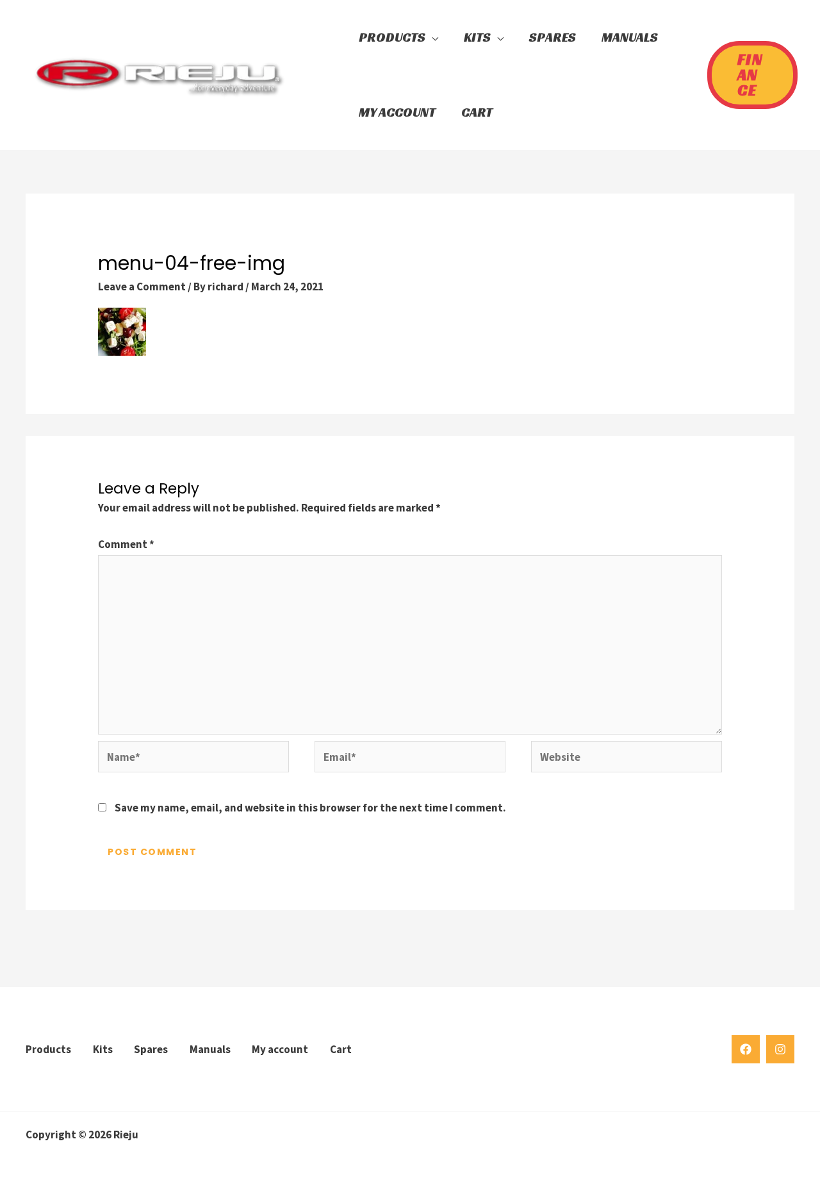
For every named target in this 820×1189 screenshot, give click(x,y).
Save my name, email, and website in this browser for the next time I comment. (310, 808)
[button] (323, 75)
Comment (126, 544)
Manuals (210, 1049)
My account (280, 1049)
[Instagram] (780, 1049)
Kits (103, 1049)
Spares (151, 1049)
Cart (341, 1049)
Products (48, 1049)
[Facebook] (746, 1049)
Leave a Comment (142, 286)
